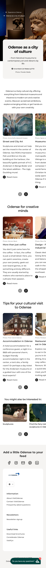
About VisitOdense (15, 498)
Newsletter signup (14, 519)
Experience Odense (14, 12)
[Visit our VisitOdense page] (9, 463)
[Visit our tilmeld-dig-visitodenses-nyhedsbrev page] (23, 463)
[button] (18, 158)
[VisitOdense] (14, 474)
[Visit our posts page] (37, 463)
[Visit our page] (16, 463)
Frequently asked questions (18, 505)
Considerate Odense (15, 537)
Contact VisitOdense (15, 501)
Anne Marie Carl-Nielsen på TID (23, 69)
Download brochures (16, 534)
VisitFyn (10, 540)
